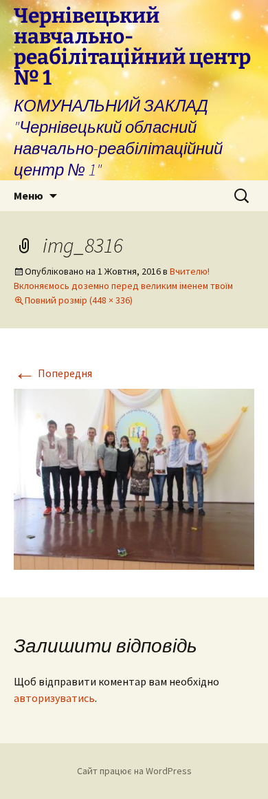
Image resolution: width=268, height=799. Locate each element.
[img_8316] (134, 477)
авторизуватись (54, 698)
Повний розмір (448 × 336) (79, 300)
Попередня (53, 373)
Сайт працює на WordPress (134, 771)
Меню (28, 195)
